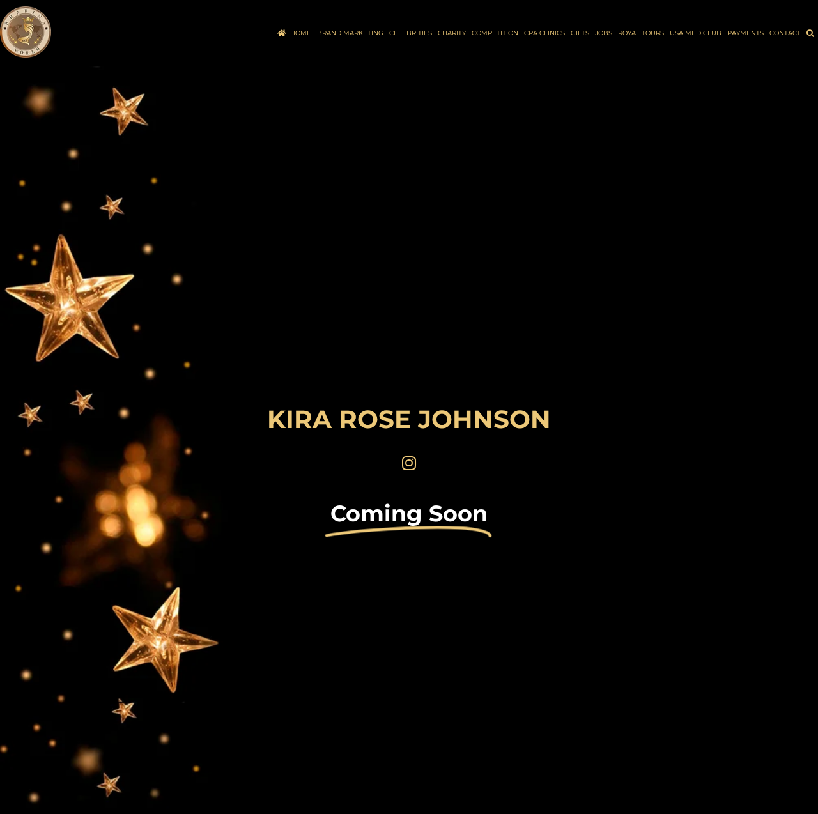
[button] (810, 33)
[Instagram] (409, 463)
